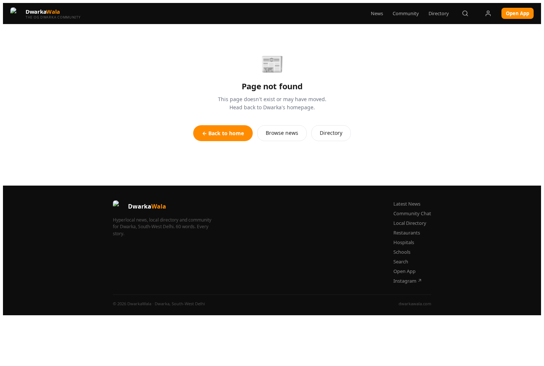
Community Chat (412, 213)
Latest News (406, 203)
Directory (439, 13)
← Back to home (223, 133)
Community (406, 13)
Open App (517, 13)
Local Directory (409, 223)
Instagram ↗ (407, 280)
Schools (401, 252)
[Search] (465, 13)
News (377, 13)
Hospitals (403, 242)
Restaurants (406, 232)
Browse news (282, 132)
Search (400, 261)
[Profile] (488, 13)
